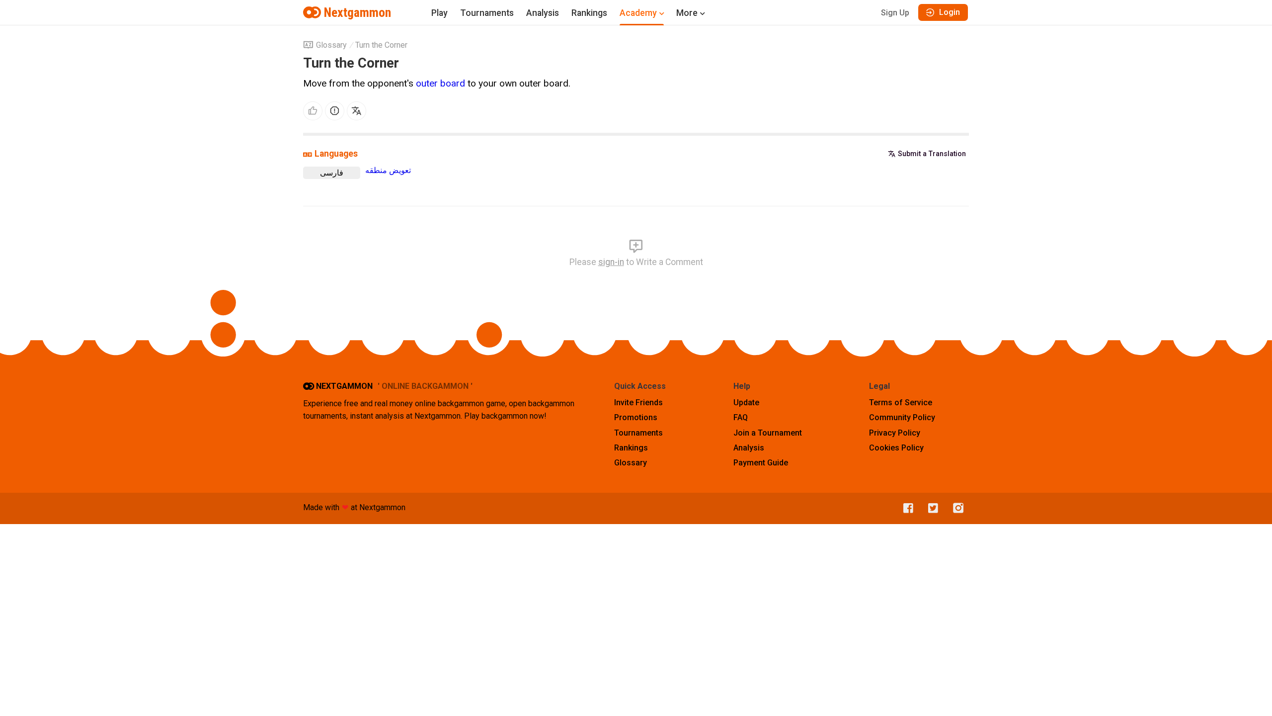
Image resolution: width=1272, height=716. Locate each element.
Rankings (589, 13)
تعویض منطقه (388, 170)
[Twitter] (930, 508)
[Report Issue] (334, 111)
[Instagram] (956, 508)
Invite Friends (638, 402)
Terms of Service (900, 402)
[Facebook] (905, 508)
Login (949, 12)
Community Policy (902, 417)
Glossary (331, 45)
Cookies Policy (896, 447)
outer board (440, 83)
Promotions (635, 417)
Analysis (542, 13)
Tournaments (487, 13)
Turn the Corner (381, 45)
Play (439, 13)
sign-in (611, 262)
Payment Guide (760, 462)
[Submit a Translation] (356, 111)
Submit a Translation (932, 154)
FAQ (740, 417)
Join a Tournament (767, 433)
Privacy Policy (894, 433)
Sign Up (895, 12)
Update (746, 402)
